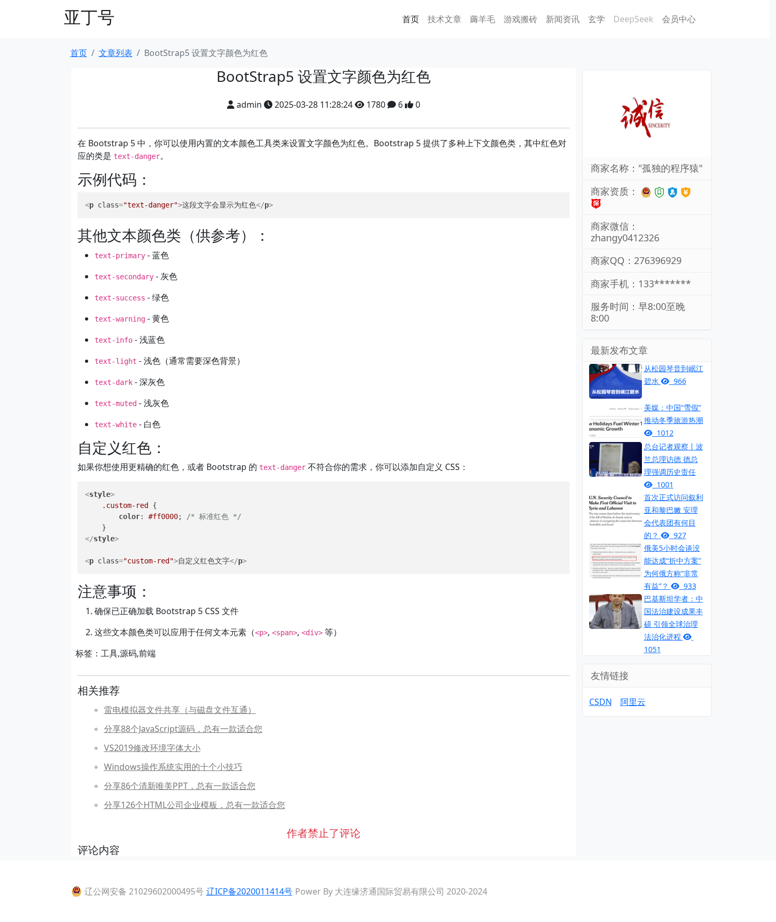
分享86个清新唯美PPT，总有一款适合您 (179, 786)
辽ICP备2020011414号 (249, 891)
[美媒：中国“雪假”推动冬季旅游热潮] (615, 419)
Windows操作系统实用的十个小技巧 (173, 767)
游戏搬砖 (520, 19)
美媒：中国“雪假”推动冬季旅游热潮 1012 (673, 420)
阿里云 (633, 702)
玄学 (596, 19)
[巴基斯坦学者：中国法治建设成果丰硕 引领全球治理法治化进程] (615, 610)
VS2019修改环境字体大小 (152, 748)
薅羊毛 (482, 19)
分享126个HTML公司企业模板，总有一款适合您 (194, 805)
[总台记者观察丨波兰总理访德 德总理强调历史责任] (615, 458)
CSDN (600, 702)
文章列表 (116, 53)
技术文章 (444, 19)
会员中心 (679, 19)
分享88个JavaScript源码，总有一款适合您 (183, 729)
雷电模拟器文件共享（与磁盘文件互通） (180, 710)
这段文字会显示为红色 (179, 205)
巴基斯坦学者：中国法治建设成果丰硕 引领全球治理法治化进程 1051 (673, 624)
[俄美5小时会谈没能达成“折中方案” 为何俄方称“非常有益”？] (615, 560)
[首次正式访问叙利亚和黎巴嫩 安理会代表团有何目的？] (615, 509)
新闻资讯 (563, 19)
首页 (410, 19)
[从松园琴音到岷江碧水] (615, 380)
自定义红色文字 (166, 527)
